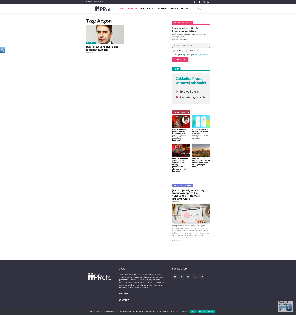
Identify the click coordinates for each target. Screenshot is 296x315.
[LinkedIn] (195, 2)
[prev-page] (173, 176)
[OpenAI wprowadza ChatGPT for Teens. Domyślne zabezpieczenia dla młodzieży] (201, 121)
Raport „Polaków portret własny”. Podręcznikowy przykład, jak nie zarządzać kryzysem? (179, 134)
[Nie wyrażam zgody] (293, 311)
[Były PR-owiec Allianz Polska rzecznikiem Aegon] (105, 34)
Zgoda (193, 311)
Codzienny (179, 50)
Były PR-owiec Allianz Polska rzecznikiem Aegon (102, 48)
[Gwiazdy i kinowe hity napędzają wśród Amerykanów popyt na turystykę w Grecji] (201, 150)
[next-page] (177, 176)
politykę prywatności (199, 54)
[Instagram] (203, 2)
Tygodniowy (193, 50)
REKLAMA (124, 293)
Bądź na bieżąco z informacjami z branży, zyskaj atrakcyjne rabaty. (189, 35)
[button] (199, 8)
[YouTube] (201, 276)
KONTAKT (124, 300)
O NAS (122, 268)
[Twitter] (208, 2)
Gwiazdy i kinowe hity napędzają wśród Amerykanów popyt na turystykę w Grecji (201, 162)
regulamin (186, 54)
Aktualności (91, 43)
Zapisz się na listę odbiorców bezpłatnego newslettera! (185, 29)
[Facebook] (199, 2)
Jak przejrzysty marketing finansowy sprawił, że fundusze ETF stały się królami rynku (188, 194)
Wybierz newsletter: (179, 40)
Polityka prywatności (206, 311)
